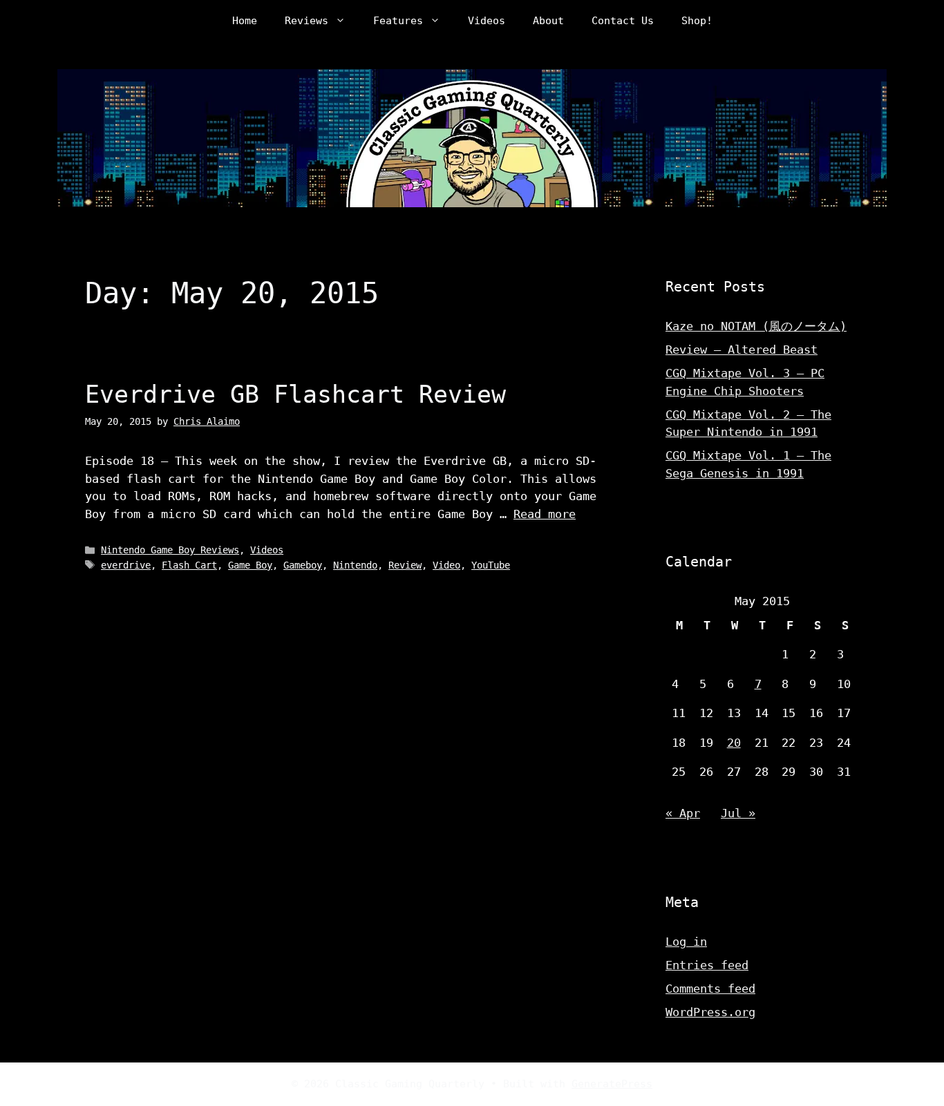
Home (244, 21)
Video (446, 565)
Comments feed (710, 988)
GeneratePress (612, 1084)
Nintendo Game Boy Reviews (170, 549)
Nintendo (355, 565)
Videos (486, 21)
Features (398, 21)
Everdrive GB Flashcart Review (295, 394)
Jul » (738, 813)
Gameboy (302, 565)
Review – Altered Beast (741, 349)
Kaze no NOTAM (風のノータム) (756, 326)
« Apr (682, 813)
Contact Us (623, 21)
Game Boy (250, 565)
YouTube (490, 565)
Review (405, 565)
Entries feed (706, 965)
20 (734, 743)
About (548, 21)
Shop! (696, 21)
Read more (544, 514)
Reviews (306, 21)
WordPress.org (710, 1012)
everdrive (126, 565)
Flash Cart (189, 565)
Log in (686, 941)
